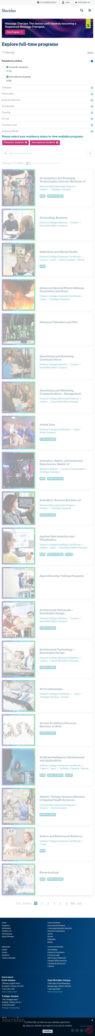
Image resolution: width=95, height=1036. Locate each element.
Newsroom (6, 947)
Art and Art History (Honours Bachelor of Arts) (58, 725)
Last (79, 903)
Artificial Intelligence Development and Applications (62, 759)
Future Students (54, 923)
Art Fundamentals (51, 689)
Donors (50, 937)
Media (50, 942)
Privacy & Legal (53, 955)
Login (67, 2)
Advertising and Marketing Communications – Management (60, 392)
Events (4, 950)
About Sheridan (8, 937)
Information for (84, 2)
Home (4, 923)
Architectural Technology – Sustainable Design (57, 651)
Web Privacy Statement (57, 958)
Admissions (6, 928)
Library (4, 952)
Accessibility (52, 950)
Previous (27, 903)
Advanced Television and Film (59, 322)
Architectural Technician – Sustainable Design (56, 612)
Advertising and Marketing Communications (57, 358)
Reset (90, 53)
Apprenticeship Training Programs (62, 576)
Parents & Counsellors (56, 931)
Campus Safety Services (57, 961)
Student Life (7, 931)
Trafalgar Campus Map (11, 1008)
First (18, 903)
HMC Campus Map (55, 992)
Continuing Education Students (60, 928)
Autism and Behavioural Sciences (61, 836)
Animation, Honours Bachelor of (60, 500)
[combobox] (47, 153)
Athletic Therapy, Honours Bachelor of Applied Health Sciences (62, 798)
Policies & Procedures (56, 952)
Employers (52, 939)
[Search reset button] (89, 153)
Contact (51, 966)
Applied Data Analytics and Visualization (57, 538)
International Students (56, 926)
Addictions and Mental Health (59, 252)
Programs (6, 926)
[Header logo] (9, 10)
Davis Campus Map (9, 992)
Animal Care (47, 424)
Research (5, 955)
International (7, 934)
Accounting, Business (54, 217)
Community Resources (56, 963)
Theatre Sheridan (8, 958)
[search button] (81, 10)
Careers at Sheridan (55, 947)
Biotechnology (49, 872)
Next (72, 903)
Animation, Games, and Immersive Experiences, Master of (61, 462)
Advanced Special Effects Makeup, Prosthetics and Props (62, 290)
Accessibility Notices (48, 2)
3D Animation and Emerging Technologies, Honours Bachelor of (62, 180)
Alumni (50, 934)
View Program (13, 32)
